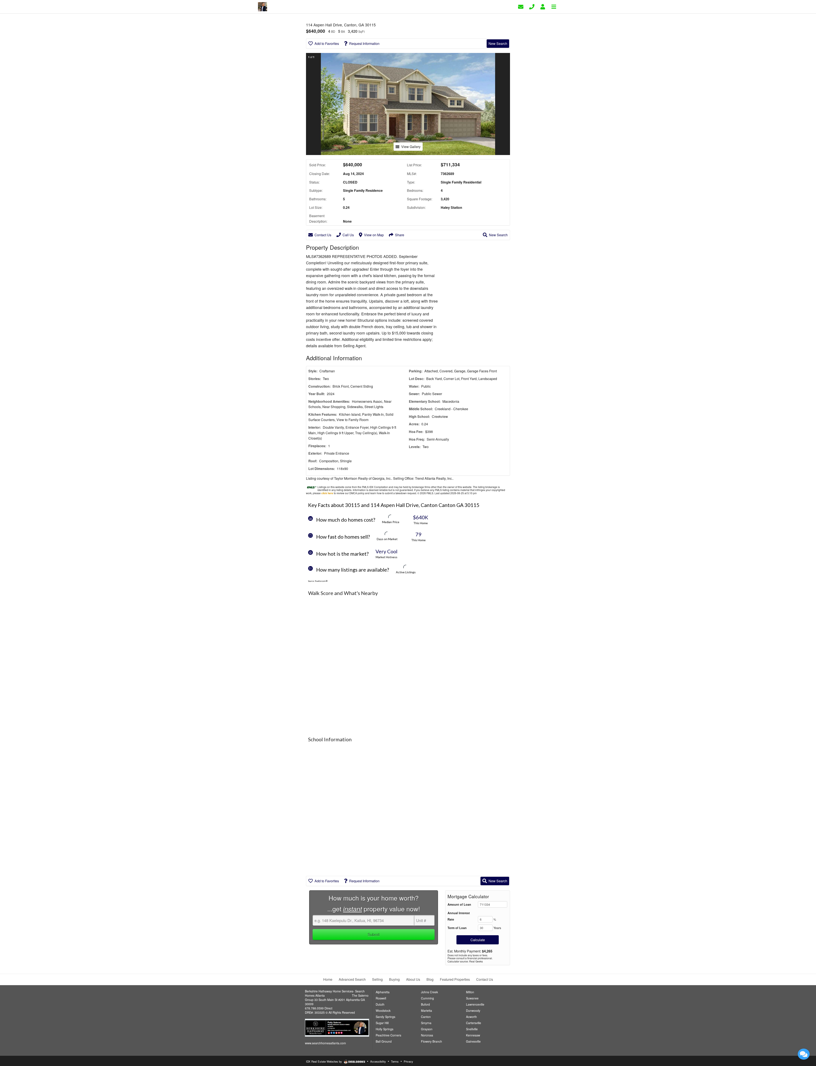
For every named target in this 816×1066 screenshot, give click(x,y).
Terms (395, 1061)
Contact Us (322, 234)
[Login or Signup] (542, 6)
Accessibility (378, 1061)
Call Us (348, 234)
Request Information (364, 43)
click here (327, 493)
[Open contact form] (520, 6)
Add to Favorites (326, 43)
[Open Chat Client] (804, 1054)
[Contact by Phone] (531, 6)
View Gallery (411, 146)
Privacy (408, 1061)
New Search (498, 43)
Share (399, 234)
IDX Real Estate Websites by (324, 1061)
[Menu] (553, 6)
